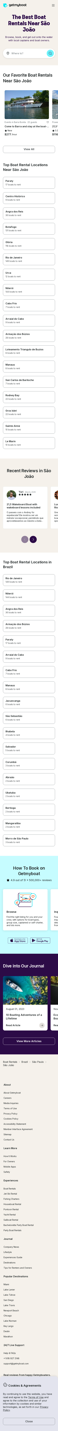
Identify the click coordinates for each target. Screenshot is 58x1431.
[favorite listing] (48, 122)
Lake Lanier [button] (9, 1289)
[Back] (24, 539)
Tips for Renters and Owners (18, 1268)
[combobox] (24, 53)
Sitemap (7, 1134)
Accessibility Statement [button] (15, 1124)
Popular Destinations (16, 1276)
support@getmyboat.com (16, 1363)
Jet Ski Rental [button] (10, 1193)
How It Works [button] (10, 1156)
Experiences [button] (11, 1180)
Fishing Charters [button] (11, 1199)
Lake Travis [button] (9, 1305)
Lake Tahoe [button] (9, 1295)
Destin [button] (7, 1331)
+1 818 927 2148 (11, 1358)
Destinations (9, 1262)
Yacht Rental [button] (10, 1214)
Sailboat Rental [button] (11, 1220)
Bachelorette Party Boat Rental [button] (19, 1225)
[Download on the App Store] (18, 941)
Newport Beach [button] (11, 1310)
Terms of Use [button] (36, 1397)
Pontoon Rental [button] (11, 1209)
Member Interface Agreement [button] (18, 1129)
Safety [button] (7, 1172)
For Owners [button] (9, 1161)
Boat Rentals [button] (10, 1188)
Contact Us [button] (9, 1139)
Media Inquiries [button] (11, 1103)
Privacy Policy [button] (10, 1113)
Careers (7, 1098)
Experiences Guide (13, 1257)
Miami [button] (6, 1284)
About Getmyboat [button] (12, 1092)
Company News (11, 1247)
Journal (8, 1238)
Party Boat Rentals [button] (12, 1230)
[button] (27, 104)
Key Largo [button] (9, 1326)
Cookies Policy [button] (11, 1118)
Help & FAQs (10, 1353)
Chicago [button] (8, 1315)
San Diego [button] (9, 1300)
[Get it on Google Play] (40, 941)
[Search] (50, 53)
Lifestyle (8, 1252)
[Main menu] (53, 5)
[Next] (33, 539)
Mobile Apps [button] (10, 1166)
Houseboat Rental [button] (12, 1204)
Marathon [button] (8, 1336)
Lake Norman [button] (10, 1321)
